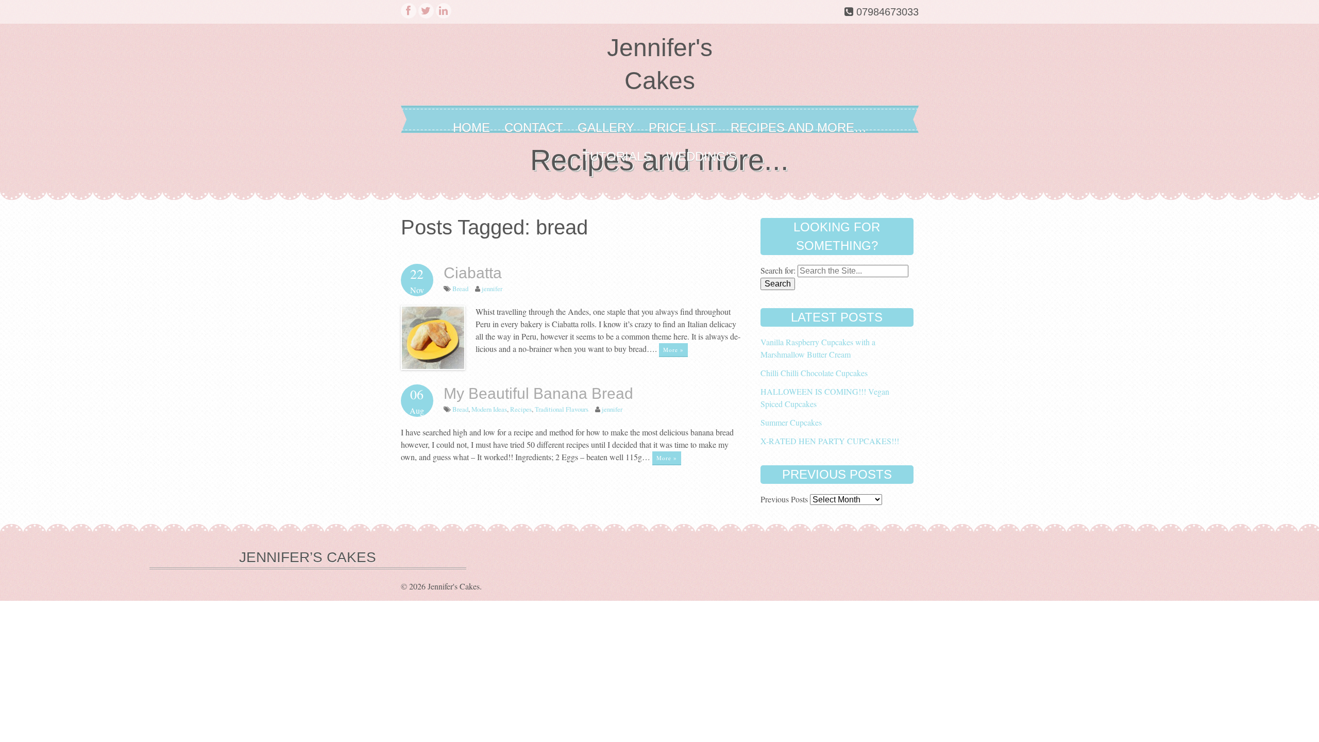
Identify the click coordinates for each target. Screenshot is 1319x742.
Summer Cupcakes (791, 422)
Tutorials (617, 156)
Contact (533, 127)
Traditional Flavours (561, 409)
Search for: (778, 270)
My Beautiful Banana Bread (538, 393)
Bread (460, 288)
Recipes (521, 409)
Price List (682, 127)
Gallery (606, 127)
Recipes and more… (799, 127)
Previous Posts (784, 499)
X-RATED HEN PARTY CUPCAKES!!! (829, 440)
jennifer (492, 288)
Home (471, 127)
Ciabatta (473, 272)
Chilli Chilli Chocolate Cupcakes (814, 372)
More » (673, 349)
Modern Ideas (489, 409)
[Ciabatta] (433, 366)
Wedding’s (701, 156)
